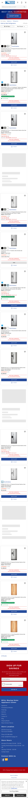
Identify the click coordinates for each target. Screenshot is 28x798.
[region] (14, 788)
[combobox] (20, 26)
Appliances (9, 21)
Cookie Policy (14, 788)
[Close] (26, 781)
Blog (2, 718)
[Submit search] (24, 7)
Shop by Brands (5, 721)
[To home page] (10, 2)
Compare (15, 64)
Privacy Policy (14, 777)
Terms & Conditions (14, 775)
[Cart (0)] (25, 2)
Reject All (7, 795)
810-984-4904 (8, 734)
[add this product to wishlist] (25, 32)
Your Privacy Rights (13, 791)
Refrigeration (15, 21)
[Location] (17, 2)
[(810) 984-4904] (21, 2)
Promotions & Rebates (7, 707)
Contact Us (4, 716)
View (14, 262)
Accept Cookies (20, 795)
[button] (2, 2)
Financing (3, 710)
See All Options (15, 46)
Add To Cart (14, 62)
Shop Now (14, 16)
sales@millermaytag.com (11, 736)
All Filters (8, 26)
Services (3, 712)
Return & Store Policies (7, 723)
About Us (3, 714)
